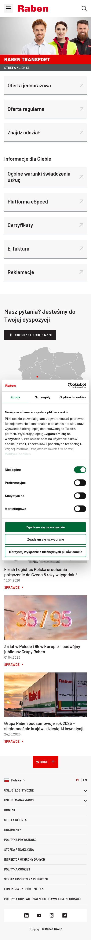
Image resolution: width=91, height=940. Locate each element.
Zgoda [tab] (15, 397)
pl (78, 780)
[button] (33, 8)
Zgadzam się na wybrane (45, 539)
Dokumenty (12, 830)
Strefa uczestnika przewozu (26, 879)
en (85, 780)
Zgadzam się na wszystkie (45, 527)
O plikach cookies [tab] (72, 397)
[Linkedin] (26, 915)
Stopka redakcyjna (19, 849)
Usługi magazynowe (19, 800)
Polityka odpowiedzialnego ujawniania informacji (42, 899)
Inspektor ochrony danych (24, 859)
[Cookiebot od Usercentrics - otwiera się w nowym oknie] (67, 385)
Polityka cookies (17, 869)
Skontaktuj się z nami (33, 335)
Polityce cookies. (18, 454)
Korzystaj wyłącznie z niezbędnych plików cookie (45, 551)
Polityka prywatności (20, 840)
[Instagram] (52, 915)
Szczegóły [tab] (42, 397)
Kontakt (10, 810)
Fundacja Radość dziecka (23, 889)
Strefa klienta (15, 820)
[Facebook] (64, 915)
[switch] (80, 482)
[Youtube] (39, 915)
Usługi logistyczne (19, 790)
